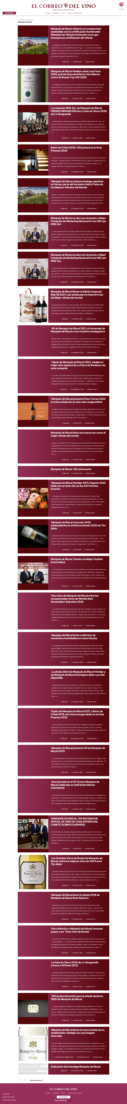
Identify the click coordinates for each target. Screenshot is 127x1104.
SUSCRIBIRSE (9, 13)
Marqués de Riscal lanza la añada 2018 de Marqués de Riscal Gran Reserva (75, 897)
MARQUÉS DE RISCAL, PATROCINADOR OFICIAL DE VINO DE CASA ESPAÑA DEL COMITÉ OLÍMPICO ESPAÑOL (74, 821)
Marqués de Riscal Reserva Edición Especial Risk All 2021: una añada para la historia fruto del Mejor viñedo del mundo (77, 294)
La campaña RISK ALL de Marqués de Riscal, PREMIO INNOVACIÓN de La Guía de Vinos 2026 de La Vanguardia (79, 111)
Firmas (63, 13)
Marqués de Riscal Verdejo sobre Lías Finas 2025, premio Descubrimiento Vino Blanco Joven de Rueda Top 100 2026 (76, 74)
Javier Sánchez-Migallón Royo (64, 1057)
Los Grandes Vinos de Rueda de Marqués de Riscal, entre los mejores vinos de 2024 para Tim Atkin (76, 861)
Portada (47, 13)
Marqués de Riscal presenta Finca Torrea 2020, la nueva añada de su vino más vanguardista (78, 400)
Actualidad (56, 13)
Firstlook (69, 1100)
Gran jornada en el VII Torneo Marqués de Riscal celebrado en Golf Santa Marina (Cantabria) (75, 784)
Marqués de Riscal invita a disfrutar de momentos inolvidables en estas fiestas (74, 637)
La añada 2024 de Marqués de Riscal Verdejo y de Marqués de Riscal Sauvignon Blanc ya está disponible (78, 674)
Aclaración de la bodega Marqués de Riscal (75, 1066)
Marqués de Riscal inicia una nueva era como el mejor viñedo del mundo (78, 434)
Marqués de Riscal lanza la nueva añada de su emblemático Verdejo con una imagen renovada (77, 1033)
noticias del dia (90, 61)
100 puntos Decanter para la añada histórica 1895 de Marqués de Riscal (77, 998)
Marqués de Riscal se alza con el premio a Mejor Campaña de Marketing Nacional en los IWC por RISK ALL (78, 221)
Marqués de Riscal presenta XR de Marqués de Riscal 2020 (78, 750)
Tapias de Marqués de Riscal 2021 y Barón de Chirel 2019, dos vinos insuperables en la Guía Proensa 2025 (77, 714)
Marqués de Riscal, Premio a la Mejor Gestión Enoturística (77, 561)
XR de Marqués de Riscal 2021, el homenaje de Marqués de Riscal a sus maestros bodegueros (78, 330)
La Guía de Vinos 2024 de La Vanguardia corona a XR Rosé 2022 (74, 964)
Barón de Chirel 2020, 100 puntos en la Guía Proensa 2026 (76, 149)
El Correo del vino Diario (75, 13)
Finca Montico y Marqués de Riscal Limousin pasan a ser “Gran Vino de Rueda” (77, 930)
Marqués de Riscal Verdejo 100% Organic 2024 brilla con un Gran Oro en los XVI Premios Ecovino (78, 485)
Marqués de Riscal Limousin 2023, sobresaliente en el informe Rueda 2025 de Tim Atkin (78, 525)
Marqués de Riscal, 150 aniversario (71, 469)
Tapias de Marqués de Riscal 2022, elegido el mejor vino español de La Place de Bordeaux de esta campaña (78, 365)
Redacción (66, 61)
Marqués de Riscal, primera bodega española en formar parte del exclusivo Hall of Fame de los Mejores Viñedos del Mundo (77, 184)
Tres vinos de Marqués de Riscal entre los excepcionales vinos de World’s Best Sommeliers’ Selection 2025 (74, 598)
